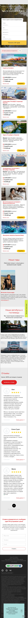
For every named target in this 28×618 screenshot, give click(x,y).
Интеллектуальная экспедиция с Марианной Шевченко (12, 202)
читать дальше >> (5, 300)
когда (4, 37)
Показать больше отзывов (13, 509)
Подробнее (20, 83)
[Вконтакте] (11, 572)
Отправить (13, 550)
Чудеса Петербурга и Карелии (11, 134)
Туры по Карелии (11, 6)
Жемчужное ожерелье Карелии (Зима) (13, 235)
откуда (4, 23)
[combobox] (13, 25)
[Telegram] (3, 572)
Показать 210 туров (13, 42)
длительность (5, 32)
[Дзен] (7, 572)
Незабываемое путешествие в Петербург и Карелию (11, 168)
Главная (3, 6)
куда (3, 27)
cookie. (11, 609)
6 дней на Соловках (8, 67)
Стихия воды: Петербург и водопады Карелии (13, 101)
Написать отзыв (9, 382)
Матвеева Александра (7, 292)
